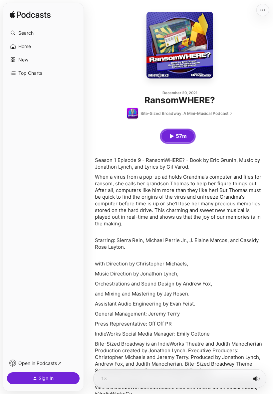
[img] (30, 15)
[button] (43, 33)
